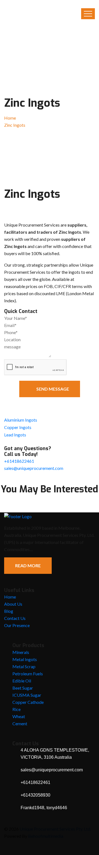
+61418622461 (19, 461)
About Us (13, 603)
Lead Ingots (15, 434)
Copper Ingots (17, 427)
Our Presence (17, 625)
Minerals (20, 652)
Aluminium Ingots (20, 419)
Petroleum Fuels (27, 673)
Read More (28, 565)
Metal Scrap (23, 666)
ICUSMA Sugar (26, 695)
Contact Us (15, 618)
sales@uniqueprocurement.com (33, 468)
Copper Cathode (28, 702)
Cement (19, 723)
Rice (16, 709)
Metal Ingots (24, 659)
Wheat (18, 716)
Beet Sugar (22, 687)
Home (10, 117)
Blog (8, 611)
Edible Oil (21, 680)
